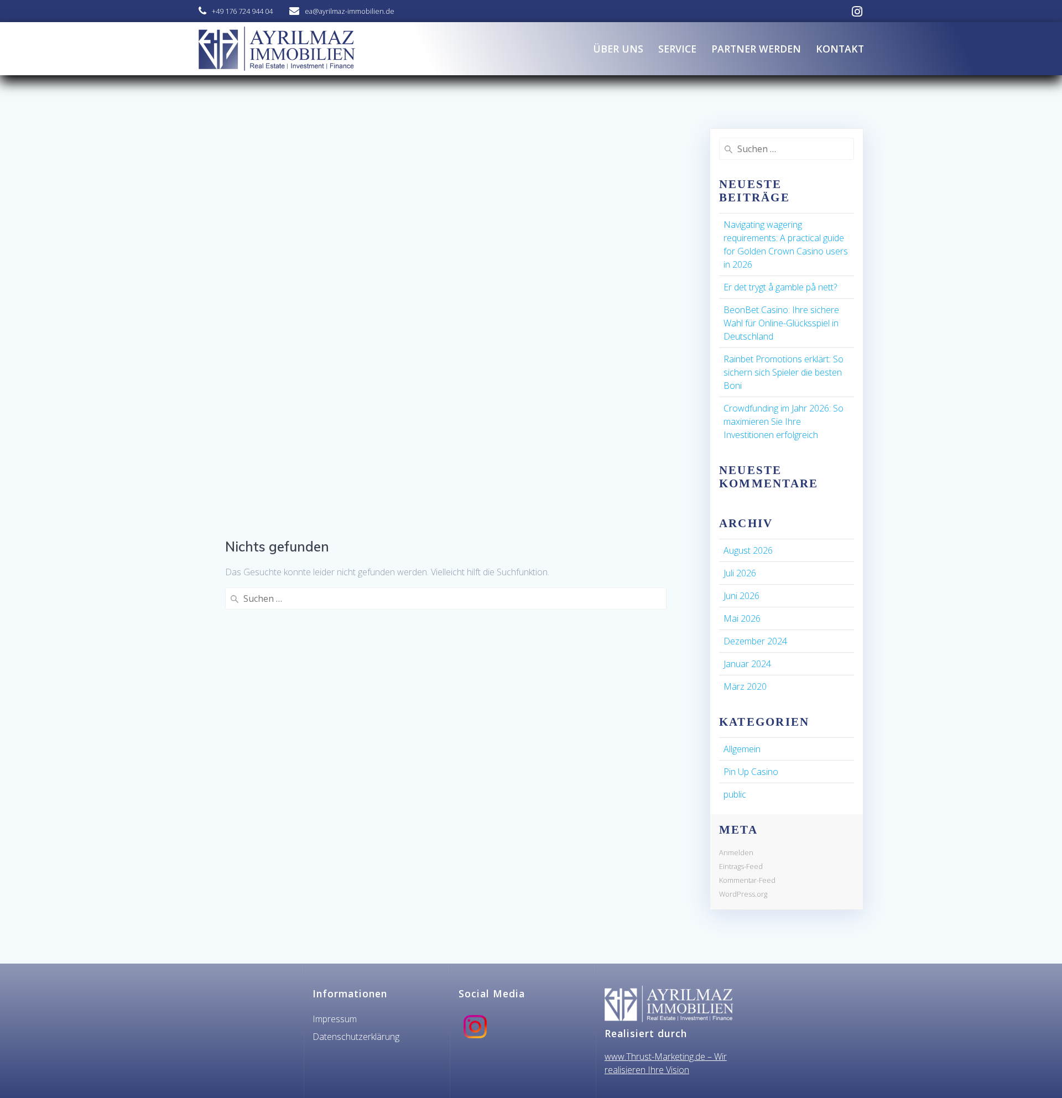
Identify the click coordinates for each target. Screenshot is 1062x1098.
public (734, 794)
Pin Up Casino (750, 772)
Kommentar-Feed (747, 880)
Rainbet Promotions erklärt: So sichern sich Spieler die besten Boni (783, 372)
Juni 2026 (741, 596)
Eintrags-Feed (741, 866)
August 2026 (748, 550)
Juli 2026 (739, 573)
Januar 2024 (747, 664)
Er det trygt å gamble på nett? (780, 287)
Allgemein (742, 749)
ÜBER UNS (618, 48)
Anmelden (736, 852)
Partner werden (756, 48)
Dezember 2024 (755, 641)
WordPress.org (743, 894)
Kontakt (840, 48)
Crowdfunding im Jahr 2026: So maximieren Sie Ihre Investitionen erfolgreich (783, 421)
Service (677, 48)
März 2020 (745, 686)
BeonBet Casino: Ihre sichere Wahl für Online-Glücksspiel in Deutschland (781, 323)
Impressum (335, 1019)
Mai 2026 (742, 618)
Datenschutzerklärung (356, 1037)
